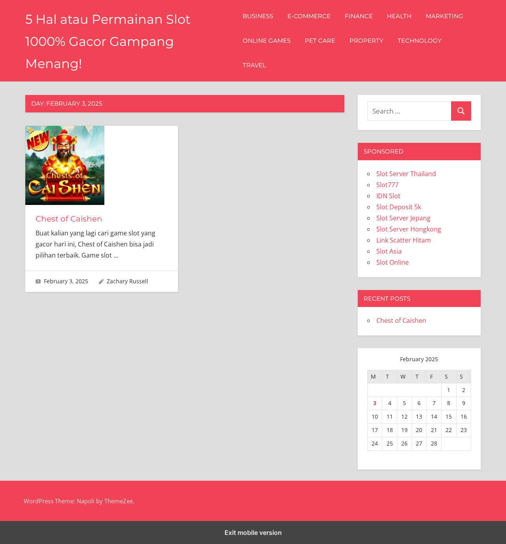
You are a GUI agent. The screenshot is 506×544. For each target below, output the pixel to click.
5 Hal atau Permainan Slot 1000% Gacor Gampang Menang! (108, 41)
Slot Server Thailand (406, 173)
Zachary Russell (127, 281)
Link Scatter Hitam (403, 240)
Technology (420, 40)
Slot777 (387, 184)
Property (366, 40)
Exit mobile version (253, 532)
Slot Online (392, 262)
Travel (254, 65)
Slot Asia (389, 251)
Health (399, 16)
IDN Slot (388, 195)
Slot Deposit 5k (398, 207)
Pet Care (320, 40)
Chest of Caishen (69, 219)
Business (258, 16)
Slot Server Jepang (403, 218)
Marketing (444, 16)
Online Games (267, 40)
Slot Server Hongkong (408, 229)
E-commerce (308, 16)
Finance (359, 16)
